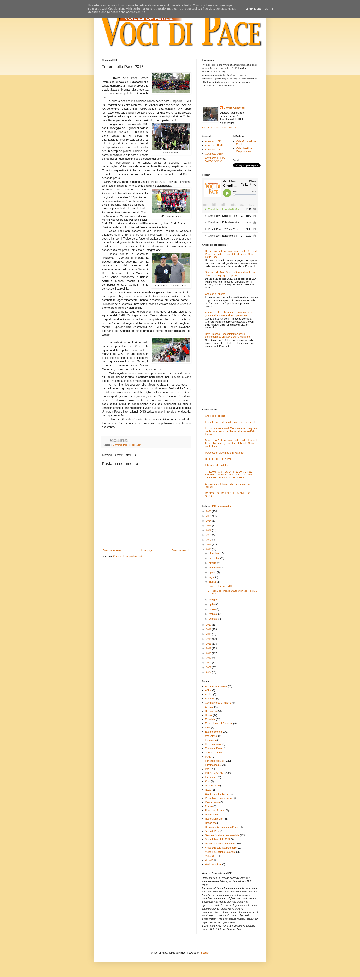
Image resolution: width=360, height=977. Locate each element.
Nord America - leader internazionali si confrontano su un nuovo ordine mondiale (227, 335)
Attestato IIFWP (214, 145)
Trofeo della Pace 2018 (220, 586)
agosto (213, 572)
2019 (209, 544)
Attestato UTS (213, 149)
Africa (208, 690)
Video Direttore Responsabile (244, 150)
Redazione (211, 822)
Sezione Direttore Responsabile (222, 835)
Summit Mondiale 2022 (217, 839)
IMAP (208, 769)
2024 (209, 520)
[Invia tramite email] (111, 440)
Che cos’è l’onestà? (215, 294)
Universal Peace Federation (127, 445)
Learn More (253, 8)
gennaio (213, 618)
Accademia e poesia (216, 686)
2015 (209, 634)
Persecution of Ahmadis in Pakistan (224, 452)
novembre (214, 558)
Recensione (211, 814)
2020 (209, 539)
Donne (208, 715)
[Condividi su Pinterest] (126, 440)
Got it (269, 8)
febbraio (213, 613)
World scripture (213, 864)
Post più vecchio (181, 550)
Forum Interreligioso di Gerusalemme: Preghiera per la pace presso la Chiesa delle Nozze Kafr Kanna (231, 431)
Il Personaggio (213, 765)
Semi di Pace (212, 831)
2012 (209, 648)
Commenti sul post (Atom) (127, 556)
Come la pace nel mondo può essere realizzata (230, 422)
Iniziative (210, 777)
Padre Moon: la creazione (219, 798)
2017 (209, 624)
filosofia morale (213, 744)
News (208, 789)
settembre (214, 567)
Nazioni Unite (212, 785)
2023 (209, 525)
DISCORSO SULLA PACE (219, 459)
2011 (209, 653)
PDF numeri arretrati (222, 506)
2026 (209, 511)
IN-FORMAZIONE (215, 773)
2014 (209, 639)
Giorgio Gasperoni (234, 107)
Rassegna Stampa (215, 810)
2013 (209, 643)
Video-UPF (211, 856)
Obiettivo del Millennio (217, 794)
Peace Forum (212, 802)
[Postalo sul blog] (115, 440)
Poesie (209, 806)
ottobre (213, 562)
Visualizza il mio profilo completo (220, 127)
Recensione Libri (214, 818)
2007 (209, 672)
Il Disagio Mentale (215, 760)
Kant (207, 781)
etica (207, 727)
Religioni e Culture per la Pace (221, 827)
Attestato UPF (213, 141)
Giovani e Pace (213, 748)
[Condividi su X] (119, 440)
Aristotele (210, 698)
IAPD (208, 756)
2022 (209, 530)
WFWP (209, 860)
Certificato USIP (214, 153)
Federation (211, 740)
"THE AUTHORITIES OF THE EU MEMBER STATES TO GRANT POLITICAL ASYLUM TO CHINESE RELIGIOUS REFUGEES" (230, 474)
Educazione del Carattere (218, 723)
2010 (209, 658)
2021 (209, 535)
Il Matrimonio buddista (217, 465)
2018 (209, 549)
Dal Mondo (211, 711)
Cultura (209, 707)
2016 (209, 629)
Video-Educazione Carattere (246, 143)
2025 (209, 516)
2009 (209, 662)
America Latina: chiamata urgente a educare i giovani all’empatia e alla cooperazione (229, 314)
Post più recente (112, 550)
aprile (212, 604)
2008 (209, 667)
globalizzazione (213, 752)
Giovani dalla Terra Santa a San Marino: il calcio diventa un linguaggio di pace (231, 274)
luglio (212, 577)
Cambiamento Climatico (218, 702)
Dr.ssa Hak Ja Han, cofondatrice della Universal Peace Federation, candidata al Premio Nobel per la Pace (231, 254)
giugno (213, 581)
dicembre (214, 553)
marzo (212, 609)
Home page (146, 550)
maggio (213, 599)
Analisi (208, 694)
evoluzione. (211, 735)
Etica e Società (213, 731)
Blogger (204, 952)
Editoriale (210, 719)
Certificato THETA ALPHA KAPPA (215, 159)
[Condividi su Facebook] (122, 440)
